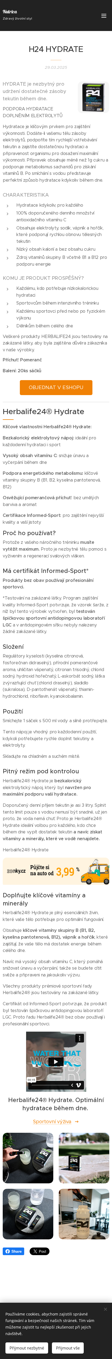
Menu (103, 15)
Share (16, 1251)
